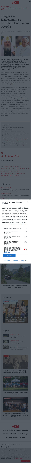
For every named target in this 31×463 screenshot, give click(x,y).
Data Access (15, 260)
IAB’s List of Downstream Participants (17, 224)
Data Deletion (7, 260)
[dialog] (15, 231)
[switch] (25, 231)
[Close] (28, 202)
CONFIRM (9, 255)
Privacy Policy (24, 260)
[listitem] (15, 228)
